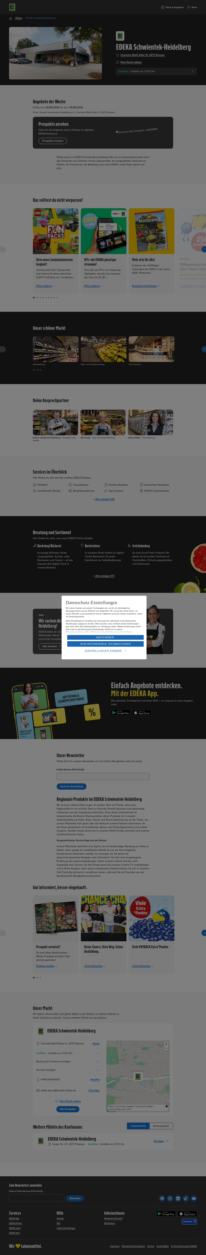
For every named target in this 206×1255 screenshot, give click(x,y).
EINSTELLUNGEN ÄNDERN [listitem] (103, 650)
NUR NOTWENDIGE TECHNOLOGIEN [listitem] (105, 643)
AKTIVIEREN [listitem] (105, 637)
